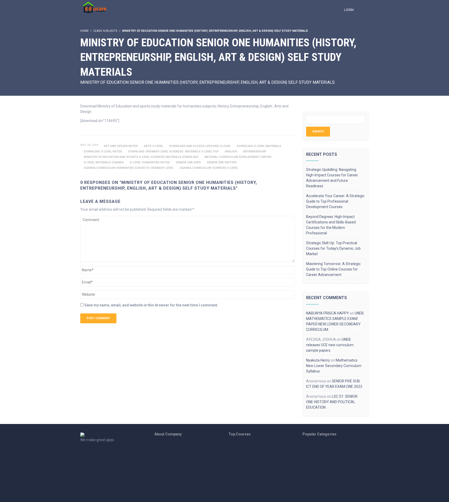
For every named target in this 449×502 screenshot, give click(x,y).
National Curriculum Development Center (237, 157)
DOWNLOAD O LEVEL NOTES (103, 151)
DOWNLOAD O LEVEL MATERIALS (259, 146)
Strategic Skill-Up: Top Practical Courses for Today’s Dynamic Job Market (333, 248)
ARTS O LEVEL (153, 146)
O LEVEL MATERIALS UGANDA (104, 162)
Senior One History (222, 162)
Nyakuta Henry (318, 360)
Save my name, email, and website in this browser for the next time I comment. (151, 305)
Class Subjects (105, 31)
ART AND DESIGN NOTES (121, 146)
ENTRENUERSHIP (254, 151)
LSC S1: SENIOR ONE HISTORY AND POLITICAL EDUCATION (332, 401)
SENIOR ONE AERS (188, 162)
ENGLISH (231, 151)
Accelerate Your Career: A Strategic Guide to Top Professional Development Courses (335, 201)
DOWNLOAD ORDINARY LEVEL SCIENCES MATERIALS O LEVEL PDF (173, 151)
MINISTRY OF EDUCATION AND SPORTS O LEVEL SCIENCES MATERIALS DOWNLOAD (141, 157)
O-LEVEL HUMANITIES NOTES (150, 162)
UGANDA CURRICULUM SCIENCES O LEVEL (209, 168)
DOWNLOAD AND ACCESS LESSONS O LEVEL (200, 146)
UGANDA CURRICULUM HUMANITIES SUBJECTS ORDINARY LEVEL (129, 168)
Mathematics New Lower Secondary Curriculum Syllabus (333, 365)
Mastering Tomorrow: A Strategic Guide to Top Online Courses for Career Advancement (333, 269)
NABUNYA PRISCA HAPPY (327, 313)
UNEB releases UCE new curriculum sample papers (330, 344)
